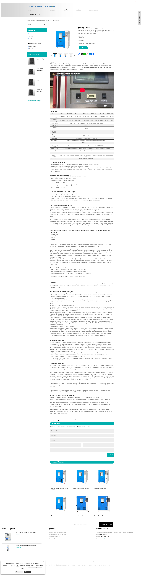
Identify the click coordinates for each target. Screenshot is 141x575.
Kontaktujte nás (35, 14)
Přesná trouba (52, 541)
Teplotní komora (55, 515)
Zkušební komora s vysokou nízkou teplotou (59, 489)
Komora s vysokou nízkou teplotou (81, 488)
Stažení (78, 10)
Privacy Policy (105, 565)
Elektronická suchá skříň (55, 536)
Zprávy (66, 10)
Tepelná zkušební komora (100, 515)
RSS (95, 565)
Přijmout (27, 571)
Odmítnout (18, 571)
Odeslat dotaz (93, 10)
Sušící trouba (52, 538)
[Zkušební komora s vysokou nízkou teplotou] (61, 476)
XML (99, 565)
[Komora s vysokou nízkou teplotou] (82, 476)
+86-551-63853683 (102, 534)
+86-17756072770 (104, 536)
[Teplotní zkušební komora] (103, 476)
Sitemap (89, 565)
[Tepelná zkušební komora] (103, 503)
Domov (30, 10)
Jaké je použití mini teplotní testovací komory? (26, 545)
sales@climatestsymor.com (108, 538)
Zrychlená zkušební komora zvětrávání (35, 40)
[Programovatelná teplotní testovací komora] (82, 503)
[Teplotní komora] (61, 503)
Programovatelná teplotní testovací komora (81, 516)
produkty (53, 10)
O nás (40, 10)
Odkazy (84, 565)
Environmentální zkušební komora (42, 20)
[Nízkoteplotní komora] (55, 55)
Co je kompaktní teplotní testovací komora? (26, 532)
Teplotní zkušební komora (55, 20)
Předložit (110, 455)
